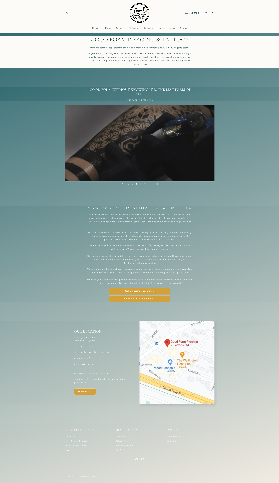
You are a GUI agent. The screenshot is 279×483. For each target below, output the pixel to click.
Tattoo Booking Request (76, 441)
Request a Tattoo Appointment (139, 298)
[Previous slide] (122, 184)
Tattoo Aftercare (124, 441)
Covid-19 (120, 436)
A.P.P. (118, 450)
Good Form (75, 476)
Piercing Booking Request (76, 445)
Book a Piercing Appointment (139, 291)
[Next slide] (151, 184)
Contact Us (70, 436)
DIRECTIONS (85, 391)
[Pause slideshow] (156, 184)
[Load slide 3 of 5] (137, 184)
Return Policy (173, 436)
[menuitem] (95, 28)
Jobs (67, 450)
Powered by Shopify (87, 476)
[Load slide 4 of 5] (141, 184)
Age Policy (172, 441)
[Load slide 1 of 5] (129, 184)
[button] (68, 13)
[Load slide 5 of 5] (145, 184)
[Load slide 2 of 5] (133, 184)
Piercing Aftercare (124, 445)
